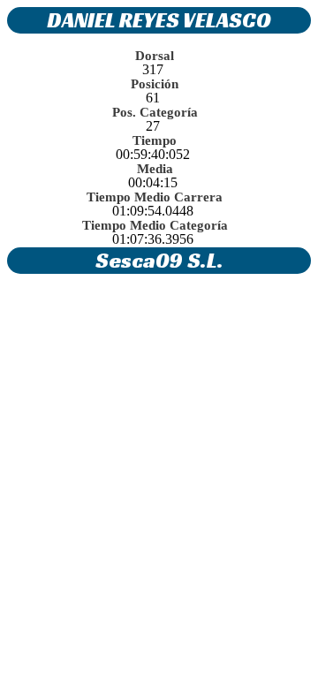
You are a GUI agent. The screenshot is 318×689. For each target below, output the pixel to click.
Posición (154, 84)
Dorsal (154, 56)
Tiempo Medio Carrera (155, 197)
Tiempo (154, 140)
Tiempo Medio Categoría (155, 225)
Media (155, 169)
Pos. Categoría (155, 112)
